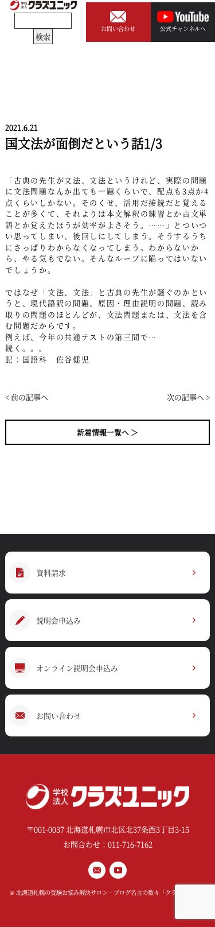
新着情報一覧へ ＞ (107, 431)
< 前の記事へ (26, 396)
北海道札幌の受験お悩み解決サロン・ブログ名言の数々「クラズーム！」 (110, 892)
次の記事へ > (188, 396)
